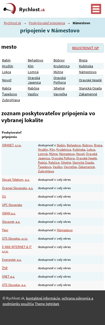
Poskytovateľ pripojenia (47, 23)
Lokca (6, 72)
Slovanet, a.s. (11, 221)
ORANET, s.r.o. (11, 145)
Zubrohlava (11, 100)
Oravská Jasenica (34, 80)
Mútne (58, 72)
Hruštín (7, 66)
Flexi (5, 230)
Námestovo (88, 72)
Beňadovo (35, 60)
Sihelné (59, 88)
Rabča (6, 88)
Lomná (33, 72)
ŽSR (5, 268)
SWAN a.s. (9, 213)
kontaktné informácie (43, 298)
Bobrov (59, 60)
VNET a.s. (8, 276)
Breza (83, 60)
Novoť (6, 80)
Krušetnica (62, 66)
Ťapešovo (9, 94)
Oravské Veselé (90, 80)
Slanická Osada (90, 88)
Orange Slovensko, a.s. (17, 188)
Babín (6, 60)
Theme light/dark (47, 304)
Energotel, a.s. (11, 259)
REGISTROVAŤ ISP (85, 48)
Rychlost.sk (12, 23)
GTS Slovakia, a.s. (14, 285)
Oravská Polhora (60, 80)
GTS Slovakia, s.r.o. (15, 238)
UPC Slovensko (12, 205)
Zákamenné (88, 94)
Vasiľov (33, 94)
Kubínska (86, 66)
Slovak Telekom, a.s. (16, 179)
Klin (31, 66)
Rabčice (33, 88)
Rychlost (32, 9)
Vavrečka (60, 94)
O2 (4, 196)
